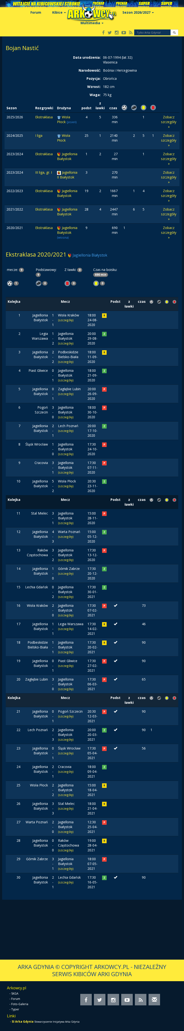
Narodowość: (90, 70)
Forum (35, 12)
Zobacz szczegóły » (168, 122)
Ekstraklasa (44, 117)
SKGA (14, 993)
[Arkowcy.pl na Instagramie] (116, 33)
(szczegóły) (66, 320)
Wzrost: (94, 86)
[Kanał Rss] (130, 33)
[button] (174, 32)
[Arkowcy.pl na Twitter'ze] (109, 33)
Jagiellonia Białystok (67, 156)
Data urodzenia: (87, 57)
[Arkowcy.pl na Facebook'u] (103, 33)
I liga (38, 135)
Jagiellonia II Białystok (67, 174)
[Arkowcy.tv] (123, 33)
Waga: (95, 94)
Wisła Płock (63, 119)
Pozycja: (93, 78)
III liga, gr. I (43, 172)
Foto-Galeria (19, 1004)
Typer (15, 1009)
